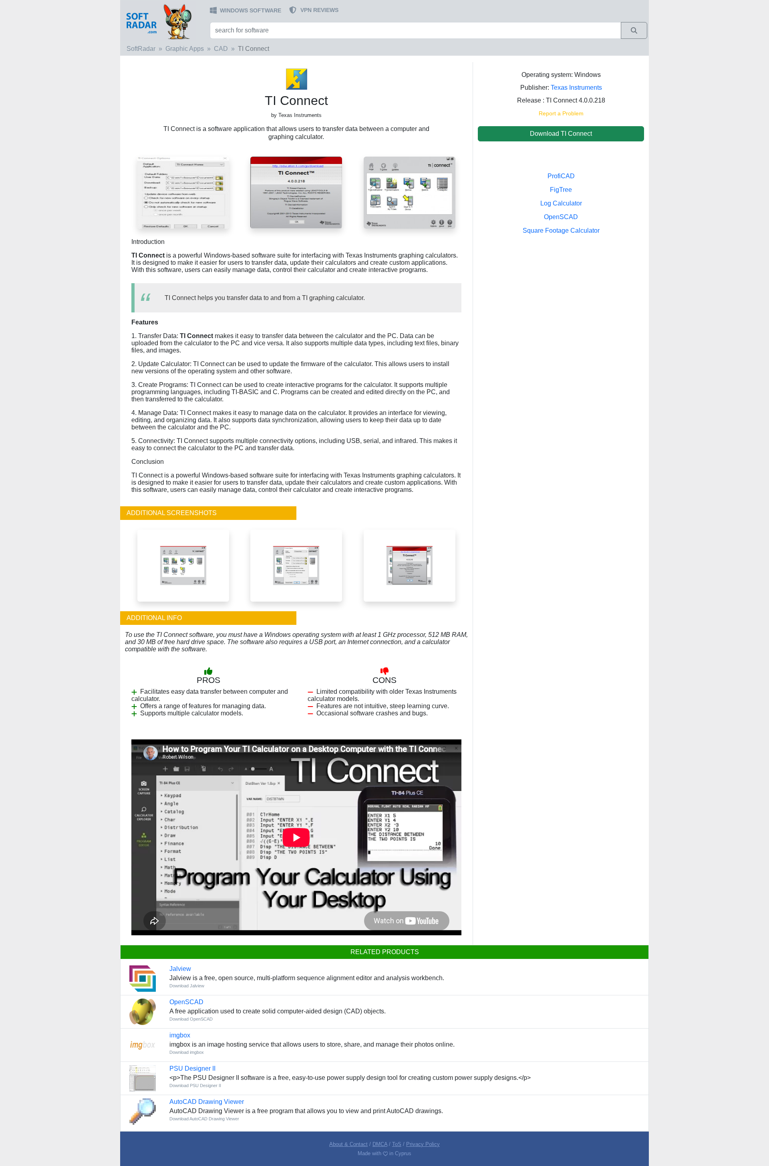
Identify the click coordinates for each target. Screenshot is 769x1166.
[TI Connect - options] (296, 565)
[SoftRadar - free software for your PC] (164, 21)
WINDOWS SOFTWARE (250, 10)
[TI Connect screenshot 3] (183, 192)
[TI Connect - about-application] (409, 565)
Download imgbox (186, 1052)
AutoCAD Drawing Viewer (206, 1101)
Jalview (180, 968)
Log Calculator (561, 203)
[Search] (634, 30)
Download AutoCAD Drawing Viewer (204, 1118)
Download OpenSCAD (191, 1019)
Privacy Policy (423, 1144)
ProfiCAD (561, 176)
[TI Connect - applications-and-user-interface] (183, 565)
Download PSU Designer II (195, 1085)
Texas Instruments (576, 87)
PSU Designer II (192, 1068)
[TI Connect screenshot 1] (409, 192)
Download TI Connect (561, 133)
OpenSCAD (561, 216)
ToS (396, 1144)
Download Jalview (186, 985)
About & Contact (348, 1144)
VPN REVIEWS (319, 10)
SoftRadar (141, 48)
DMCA (379, 1144)
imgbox (179, 1035)
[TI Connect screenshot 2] (296, 192)
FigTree (561, 189)
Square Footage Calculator (561, 230)
